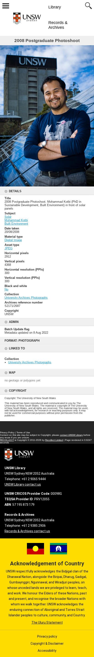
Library (54, 7)
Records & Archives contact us (27, 531)
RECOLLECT (7, 440)
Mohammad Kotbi (16, 220)
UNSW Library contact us (23, 484)
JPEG (9, 248)
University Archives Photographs (29, 362)
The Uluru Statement (47, 622)
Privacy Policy (7, 432)
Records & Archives (58, 25)
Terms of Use (23, 432)
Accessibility (47, 650)
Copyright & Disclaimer (47, 643)
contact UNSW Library (71, 435)
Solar (8, 216)
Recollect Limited (54, 440)
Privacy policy (47, 636)
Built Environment (16, 223)
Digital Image (13, 240)
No (6, 289)
